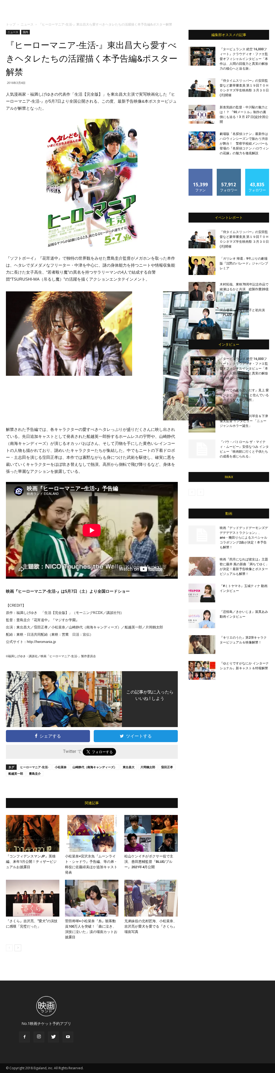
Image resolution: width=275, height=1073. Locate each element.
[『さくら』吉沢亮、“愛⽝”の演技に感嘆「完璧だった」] (32, 898)
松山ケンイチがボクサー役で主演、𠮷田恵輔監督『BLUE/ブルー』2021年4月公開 (148, 861)
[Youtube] (68, 1037)
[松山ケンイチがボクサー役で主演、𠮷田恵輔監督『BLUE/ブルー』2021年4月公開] (151, 833)
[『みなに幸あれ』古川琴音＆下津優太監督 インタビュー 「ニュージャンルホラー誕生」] (202, 423)
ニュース (27, 24)
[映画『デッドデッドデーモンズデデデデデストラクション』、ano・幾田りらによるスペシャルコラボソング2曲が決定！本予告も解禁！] (202, 534)
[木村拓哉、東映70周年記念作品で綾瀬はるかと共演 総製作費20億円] (202, 291)
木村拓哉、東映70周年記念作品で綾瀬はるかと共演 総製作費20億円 (244, 289)
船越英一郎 (15, 773)
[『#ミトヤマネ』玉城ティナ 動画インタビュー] (202, 593)
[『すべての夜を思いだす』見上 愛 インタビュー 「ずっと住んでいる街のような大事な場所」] (202, 397)
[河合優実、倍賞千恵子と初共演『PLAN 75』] (202, 317)
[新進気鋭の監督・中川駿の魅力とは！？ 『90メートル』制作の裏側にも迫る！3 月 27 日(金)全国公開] (202, 114)
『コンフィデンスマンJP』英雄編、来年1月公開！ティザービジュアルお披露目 (31, 861)
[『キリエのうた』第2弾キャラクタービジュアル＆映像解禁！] (202, 644)
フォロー (229, 171)
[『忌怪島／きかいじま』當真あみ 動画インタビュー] (202, 618)
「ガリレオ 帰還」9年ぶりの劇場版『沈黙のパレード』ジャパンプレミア (244, 263)
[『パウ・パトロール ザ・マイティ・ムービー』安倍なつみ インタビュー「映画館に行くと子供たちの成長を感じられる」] (202, 448)
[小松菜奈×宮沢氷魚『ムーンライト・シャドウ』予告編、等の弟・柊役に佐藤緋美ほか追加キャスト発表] (91, 833)
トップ (11, 24)
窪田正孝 (167, 767)
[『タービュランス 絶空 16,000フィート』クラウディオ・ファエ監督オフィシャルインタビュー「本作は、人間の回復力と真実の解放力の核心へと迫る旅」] (202, 56)
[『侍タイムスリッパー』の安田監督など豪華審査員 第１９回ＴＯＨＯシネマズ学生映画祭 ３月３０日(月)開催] (202, 87)
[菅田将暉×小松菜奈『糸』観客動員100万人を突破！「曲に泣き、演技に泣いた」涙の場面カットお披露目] (91, 898)
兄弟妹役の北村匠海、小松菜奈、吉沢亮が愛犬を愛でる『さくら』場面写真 (150, 926)
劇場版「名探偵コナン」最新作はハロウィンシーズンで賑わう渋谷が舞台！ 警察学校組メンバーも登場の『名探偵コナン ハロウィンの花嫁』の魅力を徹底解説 (244, 143)
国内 (25, 32)
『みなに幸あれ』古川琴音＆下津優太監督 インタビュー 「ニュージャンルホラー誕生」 (244, 421)
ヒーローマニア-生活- (34, 767)
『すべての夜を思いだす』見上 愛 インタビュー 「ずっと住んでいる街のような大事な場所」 (244, 395)
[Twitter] (53, 1037)
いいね (200, 171)
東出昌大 (129, 767)
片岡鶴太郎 (147, 767)
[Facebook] (24, 1037)
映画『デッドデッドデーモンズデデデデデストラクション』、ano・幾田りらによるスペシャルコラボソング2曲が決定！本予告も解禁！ (244, 537)
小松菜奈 (61, 767)
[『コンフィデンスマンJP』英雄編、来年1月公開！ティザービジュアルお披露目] (32, 833)
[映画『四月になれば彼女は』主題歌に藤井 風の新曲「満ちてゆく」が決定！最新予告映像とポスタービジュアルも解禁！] (202, 566)
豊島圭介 (35, 773)
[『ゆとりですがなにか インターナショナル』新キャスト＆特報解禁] (202, 670)
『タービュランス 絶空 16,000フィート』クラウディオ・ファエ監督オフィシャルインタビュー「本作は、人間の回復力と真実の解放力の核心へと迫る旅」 (244, 58)
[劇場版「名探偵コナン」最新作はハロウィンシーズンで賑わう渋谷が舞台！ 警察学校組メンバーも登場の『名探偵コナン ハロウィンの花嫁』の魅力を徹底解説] (202, 140)
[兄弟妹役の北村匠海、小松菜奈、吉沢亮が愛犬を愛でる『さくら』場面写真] (151, 898)
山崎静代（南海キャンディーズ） (95, 767)
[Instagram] (39, 1037)
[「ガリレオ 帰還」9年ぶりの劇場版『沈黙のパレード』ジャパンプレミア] (202, 265)
